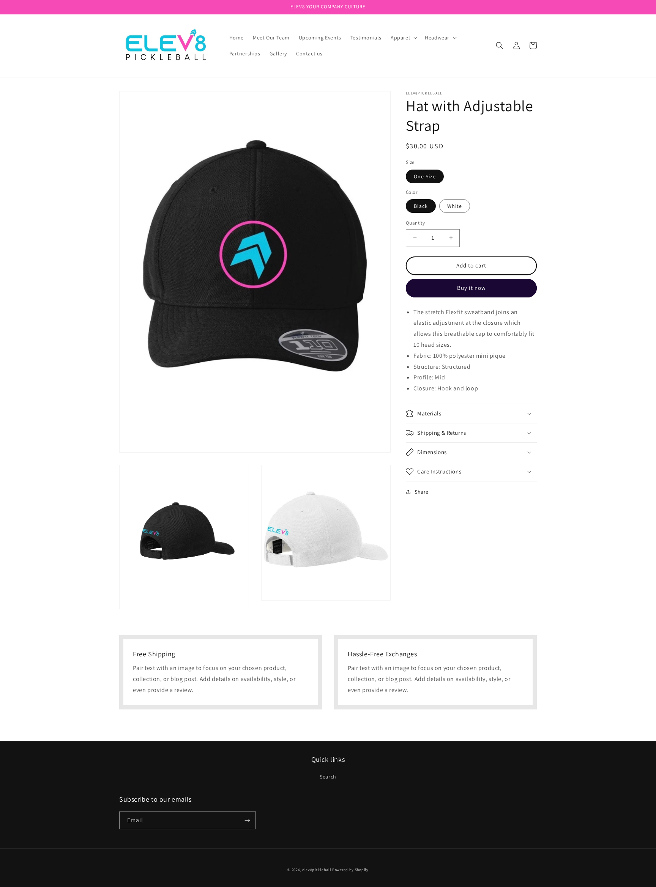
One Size (425, 176)
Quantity (415, 223)
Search (328, 776)
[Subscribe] (247, 820)
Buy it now (471, 287)
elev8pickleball (316, 869)
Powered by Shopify (350, 869)
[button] (403, 38)
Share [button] (422, 491)
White (454, 206)
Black (421, 206)
